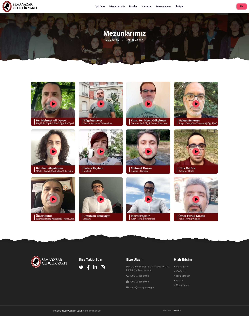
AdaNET (177, 310)
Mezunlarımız (163, 6)
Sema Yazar (182, 266)
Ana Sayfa (112, 40)
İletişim (179, 6)
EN (241, 6)
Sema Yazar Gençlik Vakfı (68, 310)
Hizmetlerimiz (117, 6)
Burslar (133, 6)
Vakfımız (100, 6)
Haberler (147, 6)
